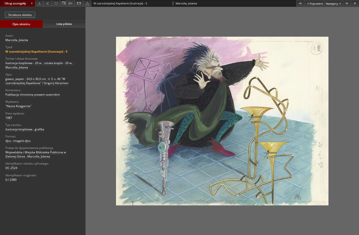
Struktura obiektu (20, 15)
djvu (8, 141)
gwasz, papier (14, 79)
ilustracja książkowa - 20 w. (23, 63)
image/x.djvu (22, 141)
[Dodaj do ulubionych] (56, 3)
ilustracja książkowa (18, 129)
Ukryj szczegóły (15, 3)
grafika (39, 129)
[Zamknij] (355, 3)
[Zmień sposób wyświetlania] (63, 3)
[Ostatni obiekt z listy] (347, 3)
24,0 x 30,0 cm (36, 79)
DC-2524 (11, 168)
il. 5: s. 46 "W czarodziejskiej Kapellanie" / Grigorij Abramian (36, 81)
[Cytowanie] (79, 3)
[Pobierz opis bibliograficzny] (70, 3)
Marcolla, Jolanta (16, 40)
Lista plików (64, 24)
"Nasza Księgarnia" (18, 106)
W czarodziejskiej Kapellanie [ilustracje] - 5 (36, 51)
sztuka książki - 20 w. (58, 63)
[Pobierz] (39, 3)
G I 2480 (11, 180)
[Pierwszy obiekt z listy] (300, 3)
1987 (8, 118)
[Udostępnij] (47, 3)
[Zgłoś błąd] (87, 3)
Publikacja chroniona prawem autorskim (32, 94)
